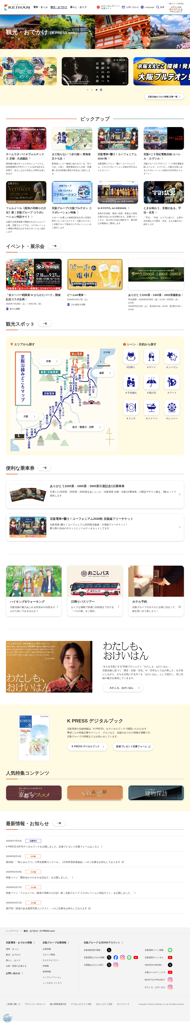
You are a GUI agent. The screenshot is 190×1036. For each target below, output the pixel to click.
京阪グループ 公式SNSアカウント (102, 942)
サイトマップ (123, 1004)
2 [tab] (92, 90)
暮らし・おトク (13, 960)
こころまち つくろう (52, 983)
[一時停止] (101, 90)
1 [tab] (87, 90)
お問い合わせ (132, 7)
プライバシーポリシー (35, 1004)
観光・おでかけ (13, 954)
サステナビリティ (51, 960)
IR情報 (46, 966)
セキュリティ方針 (104, 1004)
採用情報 (47, 971)
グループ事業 (49, 954)
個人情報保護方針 (58, 1004)
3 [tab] (96, 90)
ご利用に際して (13, 1004)
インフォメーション (52, 977)
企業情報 (47, 949)
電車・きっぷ (12, 949)
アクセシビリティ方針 (81, 1004)
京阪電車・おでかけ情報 (19, 942)
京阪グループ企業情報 (176, 3)
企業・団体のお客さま (16, 966)
